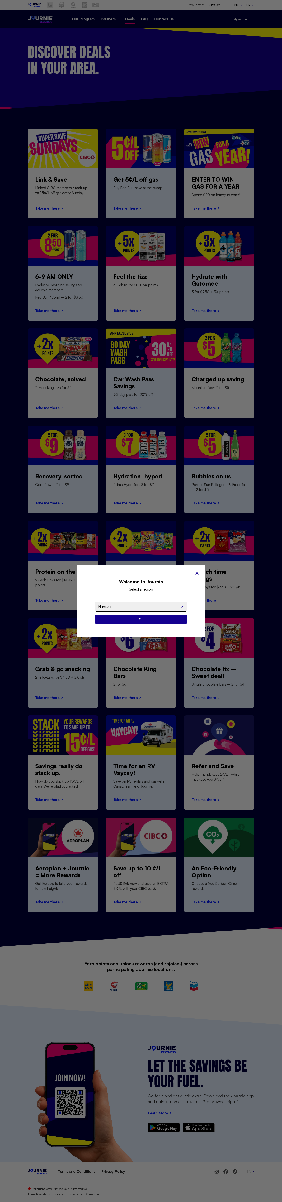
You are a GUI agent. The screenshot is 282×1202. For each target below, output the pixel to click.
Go (141, 619)
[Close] (197, 573)
